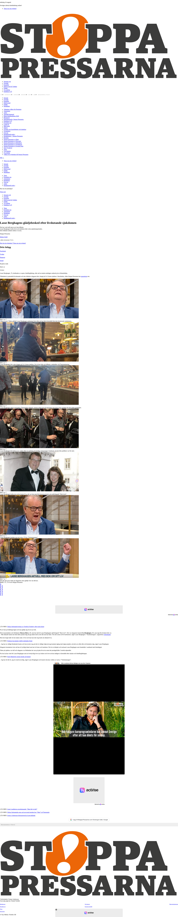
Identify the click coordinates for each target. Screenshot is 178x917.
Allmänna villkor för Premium (12, 109)
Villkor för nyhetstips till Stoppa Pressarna (16, 154)
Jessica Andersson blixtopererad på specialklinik (21, 815)
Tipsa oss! (3, 192)
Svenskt (6, 83)
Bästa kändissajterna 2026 (11, 116)
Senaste (6, 98)
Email (1, 260)
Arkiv (35, 94)
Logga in (6, 124)
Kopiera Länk (4, 264)
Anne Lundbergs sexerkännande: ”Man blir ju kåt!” (22, 809)
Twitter (2, 254)
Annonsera (17, 94)
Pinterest (2, 257)
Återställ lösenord (9, 114)
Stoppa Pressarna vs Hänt (11, 139)
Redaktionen (2, 904)
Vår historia (7, 151)
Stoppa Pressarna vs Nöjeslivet (13, 143)
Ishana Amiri (4, 237)
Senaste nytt (7, 81)
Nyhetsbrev (7, 131)
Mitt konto (7, 126)
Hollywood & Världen (10, 86)
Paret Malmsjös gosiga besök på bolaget (19, 656)
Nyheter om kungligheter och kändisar (15, 129)
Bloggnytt (7, 118)
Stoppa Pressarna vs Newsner (12, 141)
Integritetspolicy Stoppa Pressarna (14, 119)
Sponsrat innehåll (88, 906)
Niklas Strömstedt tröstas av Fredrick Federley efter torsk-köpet (25, 626)
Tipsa (2, 94)
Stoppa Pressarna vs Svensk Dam (13, 146)
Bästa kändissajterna (173, 904)
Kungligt (6, 85)
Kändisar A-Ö (8, 91)
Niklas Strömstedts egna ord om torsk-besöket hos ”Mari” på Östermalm (28, 812)
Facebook (3, 251)
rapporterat (84, 276)
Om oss (30, 94)
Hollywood (7, 103)
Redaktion (24, 94)
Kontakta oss (8, 94)
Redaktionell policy (44, 94)
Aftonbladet (107, 634)
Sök (1, 157)
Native (6, 128)
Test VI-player (8, 148)
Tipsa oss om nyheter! (10, 8)
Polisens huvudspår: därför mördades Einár (19, 641)
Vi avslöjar (7, 90)
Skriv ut (2, 267)
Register (6, 138)
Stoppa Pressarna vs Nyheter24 (13, 144)
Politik (6, 88)
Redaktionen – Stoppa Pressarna (13, 136)
